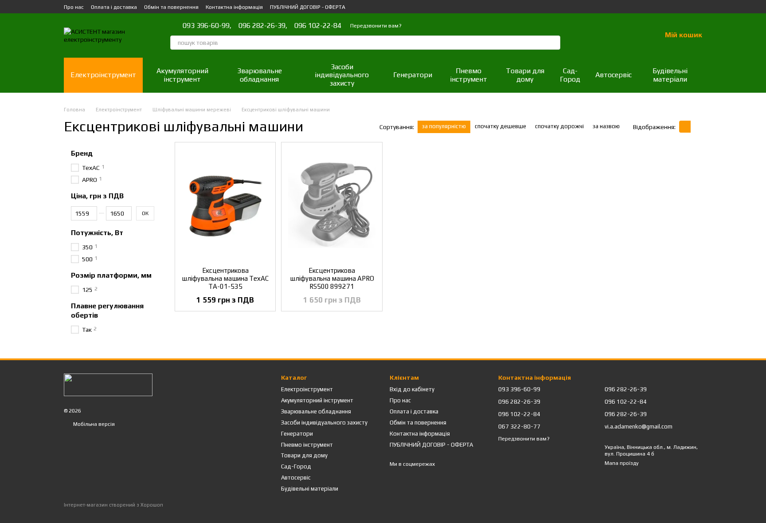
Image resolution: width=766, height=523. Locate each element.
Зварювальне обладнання (259, 75)
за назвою (606, 126)
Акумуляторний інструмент (182, 75)
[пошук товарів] (553, 42)
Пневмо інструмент (468, 75)
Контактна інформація (234, 7)
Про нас (74, 7)
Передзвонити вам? (376, 26)
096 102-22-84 (317, 25)
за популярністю (444, 126)
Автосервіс (613, 75)
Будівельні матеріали (670, 75)
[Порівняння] (608, 35)
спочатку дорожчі (559, 126)
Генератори (412, 75)
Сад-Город (570, 75)
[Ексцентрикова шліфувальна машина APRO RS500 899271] (331, 204)
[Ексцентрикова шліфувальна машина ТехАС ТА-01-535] (225, 204)
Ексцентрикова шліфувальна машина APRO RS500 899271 (332, 278)
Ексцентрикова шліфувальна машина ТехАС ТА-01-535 (225, 278)
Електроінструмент (103, 75)
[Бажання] (631, 35)
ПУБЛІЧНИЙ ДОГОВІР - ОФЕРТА (307, 7)
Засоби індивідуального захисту (342, 75)
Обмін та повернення (171, 7)
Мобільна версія (93, 424)
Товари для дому (525, 75)
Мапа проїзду (622, 463)
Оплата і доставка (114, 7)
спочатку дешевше (500, 126)
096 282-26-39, (262, 25)
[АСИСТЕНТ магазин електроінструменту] (108, 384)
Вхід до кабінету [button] (412, 389)
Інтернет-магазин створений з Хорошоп (113, 504)
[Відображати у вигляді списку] (696, 127)
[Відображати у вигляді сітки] (685, 127)
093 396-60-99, (207, 25)
